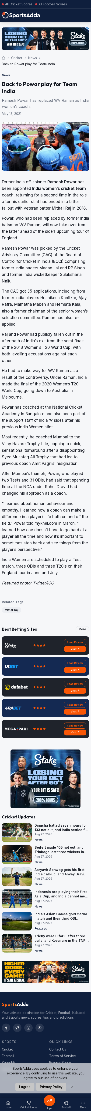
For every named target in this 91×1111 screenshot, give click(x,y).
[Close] (72, 1087)
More (82, 629)
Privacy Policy (60, 1062)
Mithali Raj (11, 610)
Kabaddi (8, 1062)
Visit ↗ (75, 649)
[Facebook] (6, 1028)
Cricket (16, 58)
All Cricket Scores (18, 4)
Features (41, 928)
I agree (25, 1087)
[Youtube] (39, 1028)
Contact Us (57, 1049)
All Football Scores (52, 4)
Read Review (75, 642)
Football (8, 1056)
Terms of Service (62, 1056)
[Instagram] (28, 1028)
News (32, 58)
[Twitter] (17, 1028)
